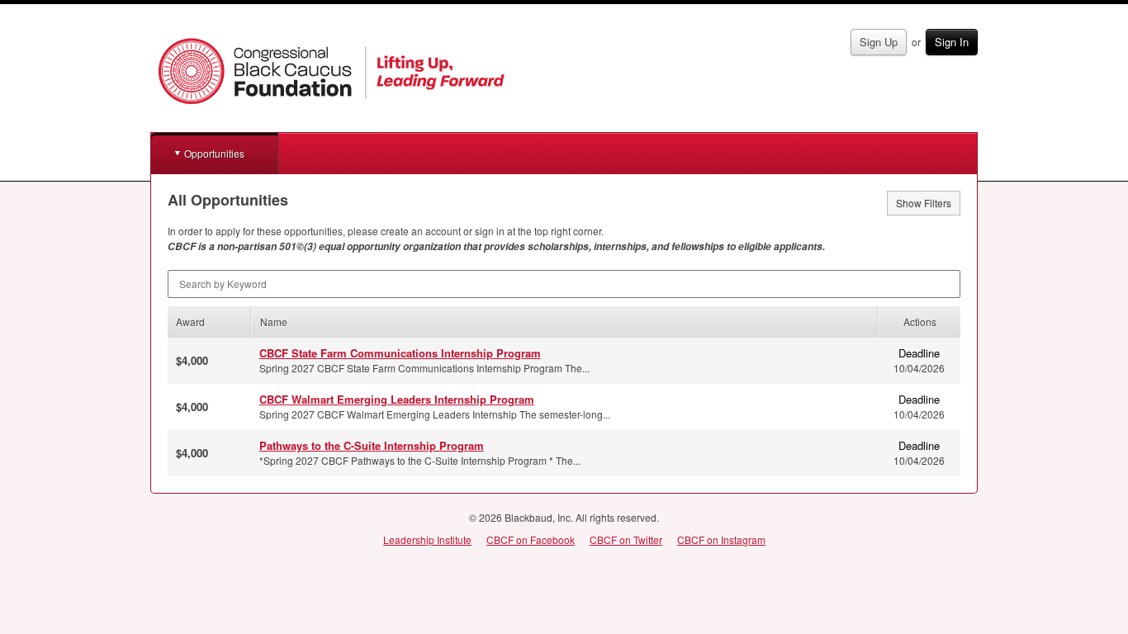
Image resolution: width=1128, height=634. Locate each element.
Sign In (952, 42)
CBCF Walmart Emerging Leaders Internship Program (396, 399)
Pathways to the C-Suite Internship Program (371, 445)
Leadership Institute (427, 539)
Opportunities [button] (214, 153)
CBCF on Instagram (721, 539)
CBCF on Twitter (626, 539)
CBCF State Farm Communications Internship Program (400, 353)
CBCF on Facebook (530, 539)
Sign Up (879, 42)
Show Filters (923, 203)
